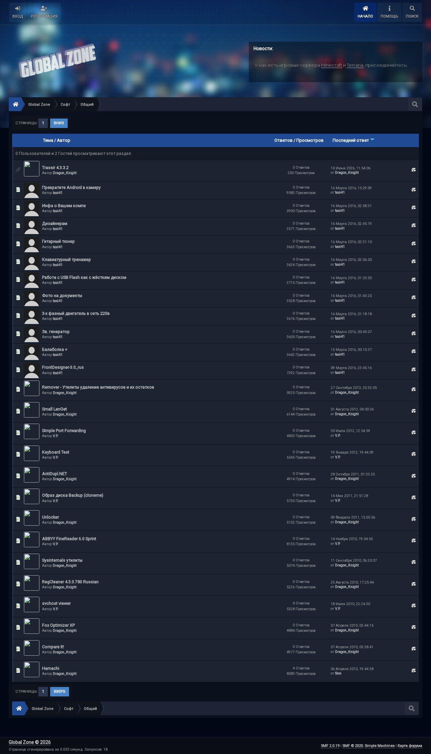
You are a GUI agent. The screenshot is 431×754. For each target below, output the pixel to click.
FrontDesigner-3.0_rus (63, 367)
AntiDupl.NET (54, 473)
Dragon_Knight (64, 173)
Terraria (355, 65)
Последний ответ (351, 140)
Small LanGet (54, 409)
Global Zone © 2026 (30, 742)
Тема (48, 140)
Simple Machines (380, 746)
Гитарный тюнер (58, 241)
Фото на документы (62, 295)
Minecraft (331, 65)
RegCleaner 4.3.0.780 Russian (70, 581)
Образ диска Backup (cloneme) (72, 495)
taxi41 (58, 193)
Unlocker (50, 517)
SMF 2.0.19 (330, 746)
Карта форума (410, 746)
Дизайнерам (54, 223)
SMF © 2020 (352, 746)
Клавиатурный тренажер (66, 259)
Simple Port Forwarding (64, 430)
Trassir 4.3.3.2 (55, 167)
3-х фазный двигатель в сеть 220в (76, 313)
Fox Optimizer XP (58, 625)
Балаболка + (54, 349)
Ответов (283, 140)
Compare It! (53, 646)
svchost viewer (56, 603)
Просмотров (310, 140)
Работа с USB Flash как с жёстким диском (84, 277)
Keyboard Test (55, 452)
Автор (63, 140)
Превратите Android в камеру (71, 187)
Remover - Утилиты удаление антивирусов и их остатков (98, 387)
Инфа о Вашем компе (64, 205)
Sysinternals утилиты (62, 560)
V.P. (55, 436)
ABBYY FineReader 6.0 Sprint (69, 538)
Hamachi (50, 668)
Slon (338, 673)
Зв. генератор (56, 331)
